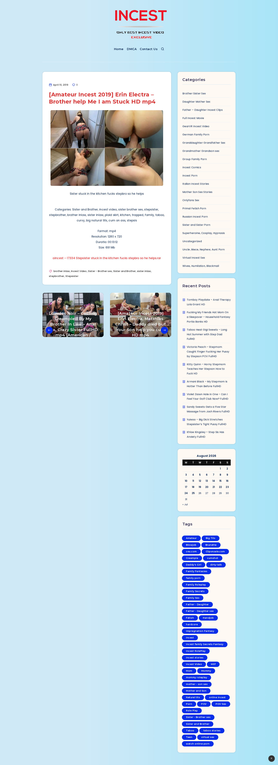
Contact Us (149, 49)
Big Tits (210, 538)
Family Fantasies (196, 571)
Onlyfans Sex (190, 200)
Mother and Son (196, 690)
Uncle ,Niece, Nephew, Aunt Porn (203, 249)
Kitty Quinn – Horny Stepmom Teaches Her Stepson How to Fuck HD (206, 368)
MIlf (213, 664)
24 (186, 493)
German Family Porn (195, 134)
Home (119, 49)
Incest (190, 637)
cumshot (212, 558)
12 (200, 481)
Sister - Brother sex (100, 271)
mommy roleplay (196, 677)
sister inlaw (144, 271)
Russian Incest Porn (195, 217)
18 (193, 487)
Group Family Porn (194, 159)
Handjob (208, 617)
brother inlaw (62, 271)
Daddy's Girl (193, 564)
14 (213, 481)
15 (220, 481)
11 (193, 481)
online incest (217, 697)
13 (207, 481)
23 (227, 487)
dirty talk (216, 564)
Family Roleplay (196, 584)
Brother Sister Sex (194, 93)
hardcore (192, 624)
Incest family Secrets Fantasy (204, 644)
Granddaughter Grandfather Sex (203, 143)
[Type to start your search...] (162, 50)
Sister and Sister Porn (196, 225)
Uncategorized (192, 241)
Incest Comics (191, 167)
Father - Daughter (197, 604)
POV (204, 704)
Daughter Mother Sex (196, 102)
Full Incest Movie (193, 118)
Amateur (191, 538)
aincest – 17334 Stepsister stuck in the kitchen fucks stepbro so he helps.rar (107, 258)
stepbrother (56, 276)
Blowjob (191, 544)
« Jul (185, 504)
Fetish (190, 617)
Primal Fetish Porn (194, 208)
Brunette (211, 544)
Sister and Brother (124, 271)
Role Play (192, 710)
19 (200, 487)
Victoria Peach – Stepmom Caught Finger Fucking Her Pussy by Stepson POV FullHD (208, 351)
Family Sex (192, 597)
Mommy (206, 670)
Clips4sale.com (215, 551)
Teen (189, 737)
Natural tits (193, 697)
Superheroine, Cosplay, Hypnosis (203, 233)
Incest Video (79, 271)
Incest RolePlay (196, 651)
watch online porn (198, 743)
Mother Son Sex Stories (197, 192)
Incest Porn (189, 175)
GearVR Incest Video (195, 126)
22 (220, 487)
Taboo (190, 730)
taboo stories (212, 730)
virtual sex (207, 737)
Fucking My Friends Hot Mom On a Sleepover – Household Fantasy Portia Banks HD (208, 316)
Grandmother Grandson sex (200, 151)
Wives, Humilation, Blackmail (200, 266)
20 (206, 487)
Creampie (192, 558)
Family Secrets (195, 591)
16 (227, 481)
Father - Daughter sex (200, 611)
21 (214, 487)
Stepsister (71, 276)
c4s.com (191, 551)
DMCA (132, 49)
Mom (189, 670)
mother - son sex (197, 684)
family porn (193, 578)
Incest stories (194, 657)
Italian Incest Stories (195, 184)
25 (193, 493)
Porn (189, 704)
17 (186, 487)
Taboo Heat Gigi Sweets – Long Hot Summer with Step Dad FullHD (207, 334)
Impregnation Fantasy (200, 631)
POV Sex (221, 704)
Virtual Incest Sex (193, 258)
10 (186, 481)
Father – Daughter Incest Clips (202, 110)
